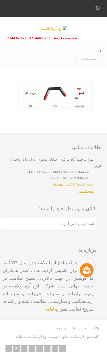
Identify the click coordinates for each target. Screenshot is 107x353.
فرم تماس (86, 191)
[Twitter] (24, 348)
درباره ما (61, 328)
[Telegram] (62, 348)
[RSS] (8, 348)
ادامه (49, 309)
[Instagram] (55, 348)
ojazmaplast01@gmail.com (73, 184)
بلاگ (96, 328)
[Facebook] (32, 348)
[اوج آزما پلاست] (53, 28)
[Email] (16, 348)
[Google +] (39, 348)
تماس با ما (80, 328)
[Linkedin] (47, 348)
